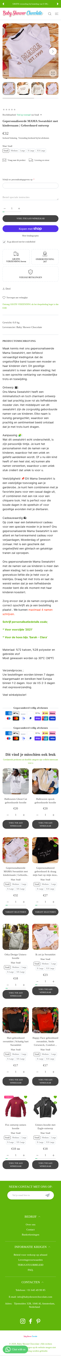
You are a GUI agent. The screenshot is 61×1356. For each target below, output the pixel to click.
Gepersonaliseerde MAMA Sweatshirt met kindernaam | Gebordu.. (15, 871)
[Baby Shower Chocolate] (23, 13)
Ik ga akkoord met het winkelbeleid (21, 242)
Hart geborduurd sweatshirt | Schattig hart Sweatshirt (15, 1041)
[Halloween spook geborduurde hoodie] (45, 781)
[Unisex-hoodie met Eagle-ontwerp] (45, 1107)
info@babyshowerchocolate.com (34, 1296)
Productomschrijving (19, 341)
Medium (14, 150)
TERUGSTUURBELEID (30, 1265)
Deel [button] (8, 288)
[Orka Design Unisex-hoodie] (16, 937)
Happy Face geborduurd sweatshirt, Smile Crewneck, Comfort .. (45, 1041)
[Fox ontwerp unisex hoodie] (16, 1107)
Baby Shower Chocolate (28, 1344)
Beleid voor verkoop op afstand (30, 1254)
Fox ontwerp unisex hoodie (15, 1126)
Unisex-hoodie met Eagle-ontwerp (45, 1126)
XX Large (41, 150)
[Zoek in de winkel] (49, 13)
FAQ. (30, 1270)
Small (6, 150)
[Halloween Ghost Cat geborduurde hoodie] (16, 781)
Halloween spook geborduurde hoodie (45, 801)
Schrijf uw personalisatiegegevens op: (18, 179)
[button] (3, 4)
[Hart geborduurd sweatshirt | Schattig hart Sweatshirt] (16, 1020)
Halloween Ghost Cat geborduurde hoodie (15, 801)
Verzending (22, 138)
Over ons (30, 1224)
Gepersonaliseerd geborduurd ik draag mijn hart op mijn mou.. (45, 871)
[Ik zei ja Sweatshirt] (45, 937)
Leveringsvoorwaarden (30, 1259)
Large (22, 150)
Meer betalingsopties (30, 236)
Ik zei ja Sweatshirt (45, 954)
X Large (31, 150)
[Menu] (56, 13)
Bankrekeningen (30, 1234)
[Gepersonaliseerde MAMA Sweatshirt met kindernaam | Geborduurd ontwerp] (16, 850)
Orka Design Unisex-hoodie (16, 956)
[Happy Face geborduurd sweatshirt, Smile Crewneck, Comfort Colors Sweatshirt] (45, 1020)
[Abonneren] (47, 1195)
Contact (30, 1229)
